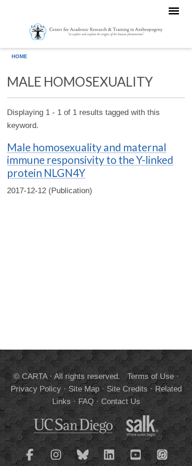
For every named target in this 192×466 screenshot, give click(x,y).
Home (19, 56)
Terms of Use (150, 376)
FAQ (86, 401)
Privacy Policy (36, 389)
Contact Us (120, 401)
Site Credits (127, 389)
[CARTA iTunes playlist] (162, 454)
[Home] (96, 31)
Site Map (84, 389)
